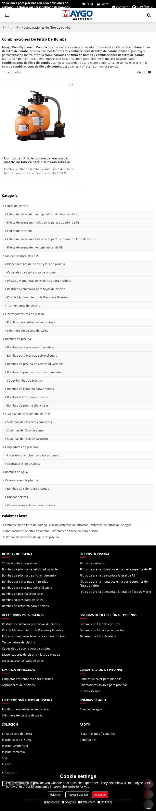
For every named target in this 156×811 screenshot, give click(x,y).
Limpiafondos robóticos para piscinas (27, 679)
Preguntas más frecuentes (97, 734)
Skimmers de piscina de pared (22, 715)
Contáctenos (88, 740)
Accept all (100, 794)
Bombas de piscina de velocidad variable (30, 569)
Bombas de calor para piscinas (100, 679)
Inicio (6, 27)
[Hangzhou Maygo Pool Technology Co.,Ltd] (78, 15)
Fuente (6, 764)
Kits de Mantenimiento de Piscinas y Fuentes (32, 630)
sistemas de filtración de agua (111, 525)
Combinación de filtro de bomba (25, 525)
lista (144, 72)
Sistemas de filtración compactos (102, 630)
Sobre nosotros (102, 7)
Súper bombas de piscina (19, 563)
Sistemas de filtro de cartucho (100, 624)
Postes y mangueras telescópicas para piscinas (34, 636)
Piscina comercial (14, 752)
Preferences (88, 801)
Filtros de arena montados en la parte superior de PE (116, 569)
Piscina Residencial (15, 746)
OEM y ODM (87, 7)
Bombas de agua (91, 709)
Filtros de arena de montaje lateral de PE (107, 575)
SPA (4, 758)
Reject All (55, 794)
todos (17, 27)
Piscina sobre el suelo (16, 740)
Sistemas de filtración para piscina (75, 531)
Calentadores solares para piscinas (103, 685)
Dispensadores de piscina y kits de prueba (31, 654)
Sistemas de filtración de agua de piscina (31, 537)
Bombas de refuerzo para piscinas (25, 606)
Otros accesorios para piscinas (23, 661)
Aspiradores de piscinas (18, 685)
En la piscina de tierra (17, 734)
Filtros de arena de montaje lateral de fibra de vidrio (115, 592)
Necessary (53, 801)
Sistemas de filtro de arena (98, 636)
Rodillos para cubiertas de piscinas (26, 709)
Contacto (122, 7)
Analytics (70, 801)
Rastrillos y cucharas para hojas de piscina (31, 624)
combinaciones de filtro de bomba (26, 531)
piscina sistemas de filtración (69, 525)
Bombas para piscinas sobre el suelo (27, 587)
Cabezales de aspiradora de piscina (26, 648)
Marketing (106, 801)
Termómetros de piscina (18, 642)
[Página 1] (71, 185)
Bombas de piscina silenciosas (22, 594)
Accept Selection (78, 794)
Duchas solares (90, 691)
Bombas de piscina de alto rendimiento (29, 575)
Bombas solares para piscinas (22, 600)
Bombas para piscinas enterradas (25, 581)
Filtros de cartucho (92, 563)
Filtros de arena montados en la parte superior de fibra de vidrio (114, 583)
